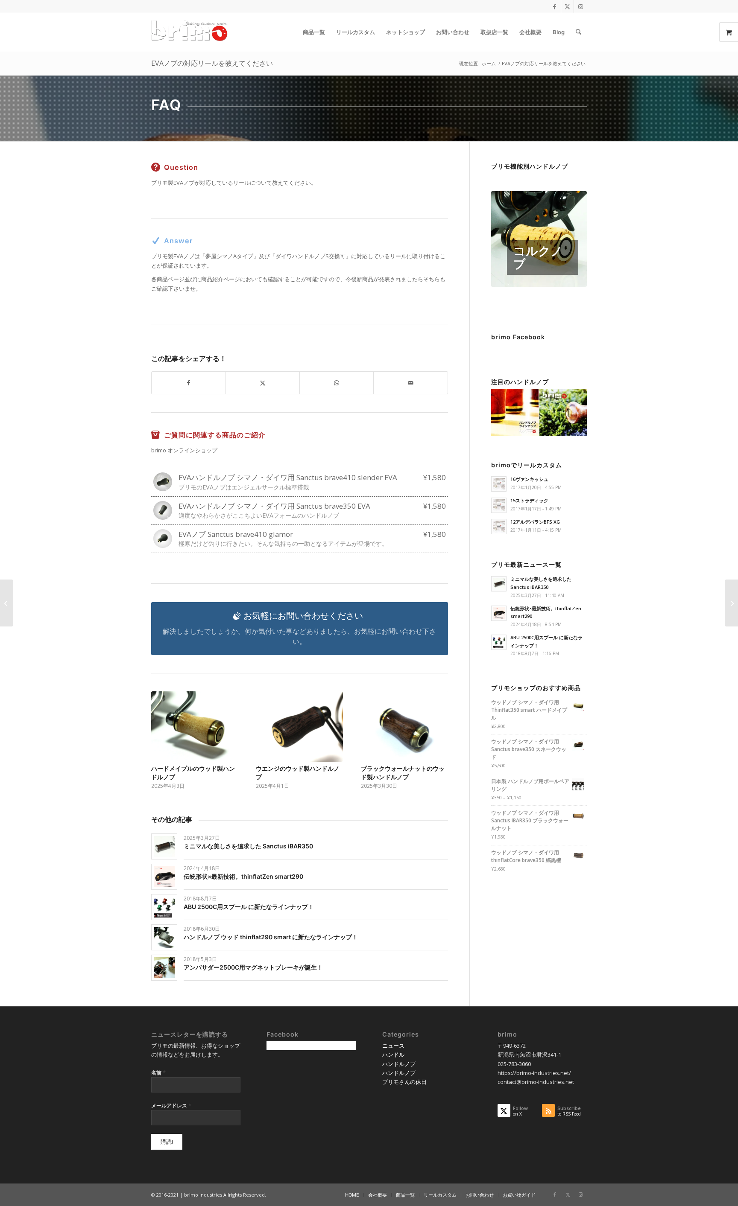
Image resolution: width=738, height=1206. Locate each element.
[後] (435, 730)
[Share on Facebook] (189, 383)
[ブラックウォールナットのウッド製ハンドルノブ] (404, 726)
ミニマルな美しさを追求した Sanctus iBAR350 (248, 846)
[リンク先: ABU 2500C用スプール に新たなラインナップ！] (164, 907)
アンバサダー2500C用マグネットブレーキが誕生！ (253, 967)
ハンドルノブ (399, 1064)
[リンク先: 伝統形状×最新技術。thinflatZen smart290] (164, 876)
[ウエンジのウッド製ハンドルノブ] (299, 726)
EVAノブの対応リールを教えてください (212, 63)
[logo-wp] (192, 32)
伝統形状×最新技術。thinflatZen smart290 (243, 876)
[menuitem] (314, 32)
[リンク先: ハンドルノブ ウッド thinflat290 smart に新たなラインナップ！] (164, 937)
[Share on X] (262, 383)
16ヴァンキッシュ (529, 479)
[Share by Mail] (410, 383)
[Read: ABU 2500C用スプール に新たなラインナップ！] (499, 642)
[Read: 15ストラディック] (499, 505)
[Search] (578, 32)
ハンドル (393, 1054)
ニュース (393, 1045)
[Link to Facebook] (554, 6)
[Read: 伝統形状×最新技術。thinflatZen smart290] (499, 613)
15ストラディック (529, 500)
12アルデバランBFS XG (535, 522)
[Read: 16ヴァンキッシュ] (499, 484)
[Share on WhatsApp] (336, 383)
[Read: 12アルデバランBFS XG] (499, 526)
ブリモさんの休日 (404, 1082)
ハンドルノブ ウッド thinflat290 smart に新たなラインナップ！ (271, 937)
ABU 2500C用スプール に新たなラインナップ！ (249, 906)
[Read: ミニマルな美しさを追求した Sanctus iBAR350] (499, 583)
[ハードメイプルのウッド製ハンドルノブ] (194, 726)
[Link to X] (567, 6)
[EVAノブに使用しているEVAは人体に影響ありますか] (6, 603)
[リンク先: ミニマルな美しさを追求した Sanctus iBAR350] (164, 846)
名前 (158, 1072)
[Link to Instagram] (580, 6)
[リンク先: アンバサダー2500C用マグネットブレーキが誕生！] (164, 967)
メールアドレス (171, 1105)
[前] (164, 730)
